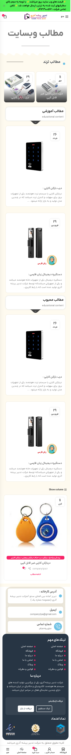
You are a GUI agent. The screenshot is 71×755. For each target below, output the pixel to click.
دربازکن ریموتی (28, 558)
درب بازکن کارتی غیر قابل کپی (51, 95)
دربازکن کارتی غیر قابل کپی (35, 563)
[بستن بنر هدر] (4, 6)
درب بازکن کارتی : (19, 97)
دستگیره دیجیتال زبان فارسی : (45, 274)
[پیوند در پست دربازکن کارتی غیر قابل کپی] (35, 526)
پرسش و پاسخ (54, 558)
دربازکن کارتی (16, 558)
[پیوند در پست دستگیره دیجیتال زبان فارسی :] (35, 243)
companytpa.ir (40, 568)
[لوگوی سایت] (35, 16)
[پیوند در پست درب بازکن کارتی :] (19, 87)
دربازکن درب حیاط (41, 558)
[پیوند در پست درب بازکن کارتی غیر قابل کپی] (51, 87)
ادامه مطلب (35, 574)
